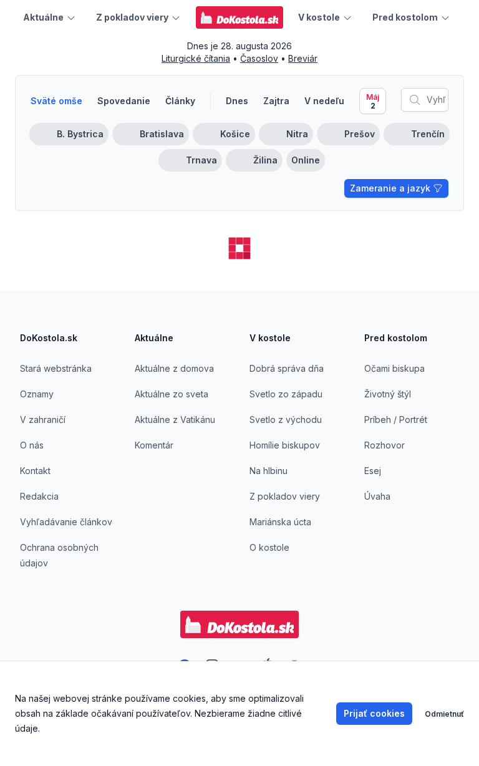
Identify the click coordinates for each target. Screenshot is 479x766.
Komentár (154, 445)
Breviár (302, 58)
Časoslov (259, 58)
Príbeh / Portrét (395, 419)
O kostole (269, 547)
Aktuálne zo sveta (171, 394)
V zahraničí (42, 419)
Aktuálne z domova (174, 368)
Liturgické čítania (196, 58)
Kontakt (35, 470)
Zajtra (276, 100)
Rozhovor (384, 445)
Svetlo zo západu (285, 394)
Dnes (237, 100)
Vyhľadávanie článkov (66, 521)
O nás (32, 445)
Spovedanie (123, 100)
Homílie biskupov (284, 445)
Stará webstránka (56, 368)
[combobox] (424, 100)
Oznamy (37, 394)
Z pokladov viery (284, 496)
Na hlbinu (268, 470)
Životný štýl (387, 394)
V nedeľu (324, 100)
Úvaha (377, 496)
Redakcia (39, 496)
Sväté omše (56, 100)
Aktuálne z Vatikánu (175, 419)
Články (180, 100)
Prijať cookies (374, 713)
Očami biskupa (394, 368)
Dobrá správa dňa (286, 368)
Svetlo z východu (285, 419)
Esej (372, 470)
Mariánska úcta (280, 521)
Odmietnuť (444, 714)
